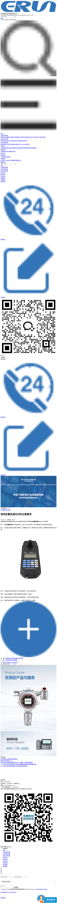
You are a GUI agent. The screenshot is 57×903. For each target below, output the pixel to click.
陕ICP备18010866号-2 (42, 889)
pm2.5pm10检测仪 (24, 144)
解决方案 (3, 149)
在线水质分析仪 (5, 140)
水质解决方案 (11, 151)
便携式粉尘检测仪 (5, 144)
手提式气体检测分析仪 (26, 137)
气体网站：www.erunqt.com (8, 872)
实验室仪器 (26, 148)
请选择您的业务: (5, 878)
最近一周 (5, 662)
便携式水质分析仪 (22, 140)
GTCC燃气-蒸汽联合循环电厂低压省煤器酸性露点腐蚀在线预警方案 (18, 764)
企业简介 (3, 160)
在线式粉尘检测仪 (15, 144)
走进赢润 (3, 158)
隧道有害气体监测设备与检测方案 (14, 658)
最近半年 (15, 662)
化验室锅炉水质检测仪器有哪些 (9, 759)
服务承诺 (18, 160)
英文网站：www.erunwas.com (9, 875)
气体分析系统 (42, 137)
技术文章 (8, 156)
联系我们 (3, 162)
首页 (2, 133)
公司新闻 (3, 156)
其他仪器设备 (32, 148)
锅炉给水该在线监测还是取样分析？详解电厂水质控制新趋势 (17, 762)
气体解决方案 (4, 151)
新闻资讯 (3, 155)
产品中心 (3, 146)
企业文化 (8, 160)
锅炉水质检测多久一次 (6, 760)
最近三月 (10, 662)
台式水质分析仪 (13, 140)
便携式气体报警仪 (5, 137)
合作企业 (3, 153)
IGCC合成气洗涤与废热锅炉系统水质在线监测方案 (14, 766)
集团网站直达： (6, 868)
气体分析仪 (35, 137)
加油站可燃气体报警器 (11, 660)
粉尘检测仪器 (4, 142)
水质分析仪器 (4, 139)
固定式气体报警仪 (15, 137)
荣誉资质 (13, 160)
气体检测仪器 (4, 135)
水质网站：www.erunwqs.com (9, 870)
